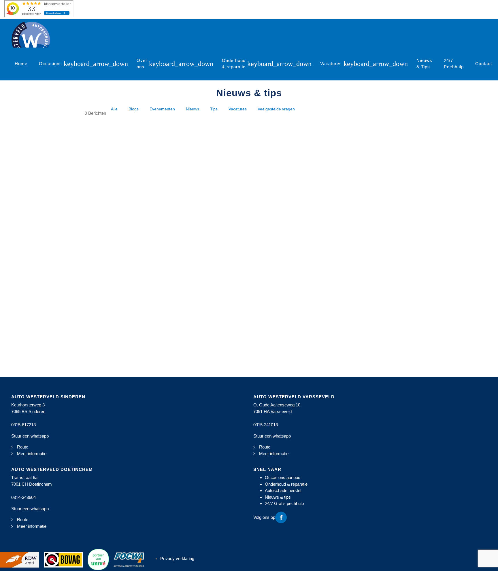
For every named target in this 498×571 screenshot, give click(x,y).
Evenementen (162, 109)
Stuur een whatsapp (30, 436)
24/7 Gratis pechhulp (284, 503)
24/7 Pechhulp (454, 63)
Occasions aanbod (282, 477)
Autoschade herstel (283, 490)
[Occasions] (96, 63)
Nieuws (192, 109)
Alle (114, 109)
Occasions (50, 63)
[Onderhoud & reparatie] (279, 63)
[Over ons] (181, 63)
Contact (483, 63)
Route (22, 446)
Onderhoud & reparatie (234, 63)
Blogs (134, 109)
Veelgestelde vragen (276, 109)
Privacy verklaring (177, 558)
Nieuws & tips (278, 497)
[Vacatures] (375, 63)
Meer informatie (31, 453)
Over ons (142, 63)
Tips (214, 109)
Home (21, 63)
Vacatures (331, 63)
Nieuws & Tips (424, 63)
